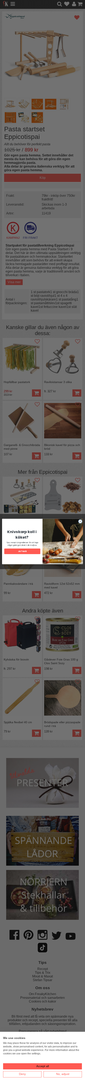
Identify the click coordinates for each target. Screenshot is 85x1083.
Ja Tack (22, 551)
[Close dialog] (80, 521)
